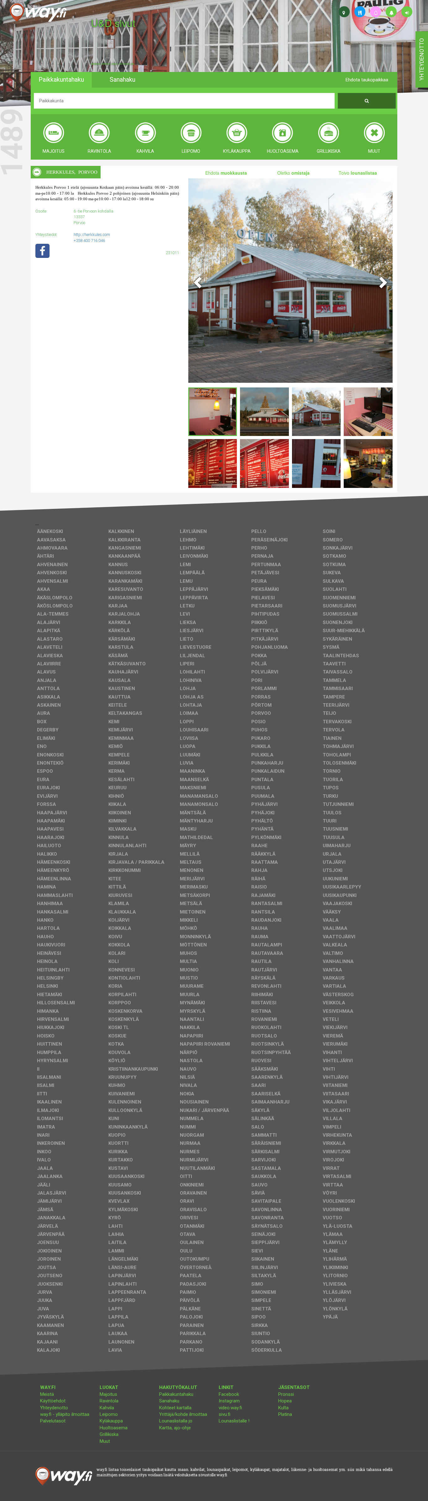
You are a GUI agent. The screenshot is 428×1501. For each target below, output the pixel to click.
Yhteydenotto (54, 1408)
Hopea (285, 1401)
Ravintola (109, 1401)
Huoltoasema (114, 1428)
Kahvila (107, 1408)
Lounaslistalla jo (175, 1421)
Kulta (283, 1408)
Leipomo (109, 1414)
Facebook (229, 1394)
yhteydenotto (421, 59)
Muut (105, 1441)
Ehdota (226, 173)
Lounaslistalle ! (234, 1421)
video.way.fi (230, 1408)
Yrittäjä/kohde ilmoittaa (183, 1414)
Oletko (293, 173)
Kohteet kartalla (175, 1408)
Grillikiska (109, 1434)
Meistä (47, 1394)
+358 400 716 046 (89, 240)
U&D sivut (113, 23)
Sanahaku (169, 1401)
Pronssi (286, 1394)
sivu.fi (224, 1414)
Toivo (358, 173)
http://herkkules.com (92, 234)
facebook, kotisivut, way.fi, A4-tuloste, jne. (112, 64)
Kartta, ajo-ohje (175, 1428)
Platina (285, 1414)
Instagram (229, 1401)
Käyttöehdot (52, 1401)
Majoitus (108, 1394)
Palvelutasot (52, 1421)
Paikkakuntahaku (176, 1394)
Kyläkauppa (111, 1421)
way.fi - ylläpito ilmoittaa (64, 1414)
